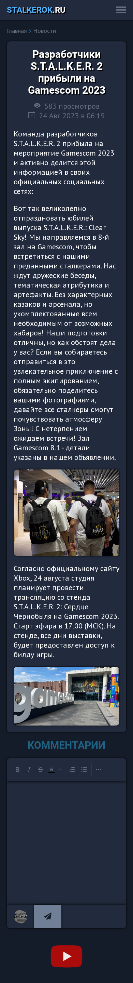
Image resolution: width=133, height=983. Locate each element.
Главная (17, 31)
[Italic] (29, 769)
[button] (54, 769)
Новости (44, 31)
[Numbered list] (72, 769)
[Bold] (17, 769)
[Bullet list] (84, 769)
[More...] (98, 769)
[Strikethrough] (40, 769)
